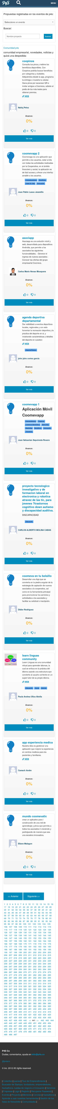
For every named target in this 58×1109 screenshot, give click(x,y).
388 (15, 1006)
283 (39, 975)
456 (10, 1026)
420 (25, 1014)
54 (46, 912)
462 (39, 1026)
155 (49, 938)
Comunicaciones (31, 180)
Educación (29, 521)
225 (49, 958)
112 (35, 926)
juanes (17, 1081)
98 (16, 924)
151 (30, 938)
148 (15, 938)
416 (6, 1014)
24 (31, 907)
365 (49, 997)
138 (15, 935)
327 (10, 989)
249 (20, 966)
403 (39, 1009)
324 (44, 986)
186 (6, 949)
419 (20, 1014)
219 (20, 958)
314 (44, 983)
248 (15, 966)
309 (20, 983)
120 (25, 929)
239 (20, 963)
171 (30, 943)
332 (35, 989)
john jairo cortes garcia (28, 358)
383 (39, 1003)
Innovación (40, 183)
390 (25, 1006)
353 (39, 994)
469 (25, 1028)
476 (10, 1031)
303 (39, 980)
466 (10, 1028)
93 (46, 921)
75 (27, 918)
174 (44, 943)
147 (10, 938)
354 (44, 994)
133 (39, 932)
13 (40, 904)
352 (35, 994)
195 (49, 949)
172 (35, 943)
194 (44, 949)
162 (35, 941)
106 (6, 926)
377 (10, 1003)
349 (20, 994)
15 (48, 904)
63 (31, 915)
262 (35, 969)
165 (49, 941)
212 (35, 955)
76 (31, 918)
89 (31, 921)
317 (10, 986)
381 (30, 1003)
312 (35, 983)
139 (20, 935)
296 (6, 980)
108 (15, 926)
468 (20, 1028)
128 (15, 932)
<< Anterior (13, 896)
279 (20, 975)
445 (6, 1023)
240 (25, 963)
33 (16, 909)
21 (20, 907)
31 (9, 909)
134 (44, 932)
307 (10, 983)
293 (39, 977)
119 (20, 929)
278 (15, 975)
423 (39, 1014)
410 (25, 1011)
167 (10, 943)
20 (16, 907)
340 (25, 992)
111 (30, 926)
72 (16, 918)
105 (49, 924)
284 (44, 975)
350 (25, 994)
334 (44, 989)
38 (35, 909)
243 (39, 963)
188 (15, 949)
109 (20, 926)
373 (39, 1000)
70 (9, 918)
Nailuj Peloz (23, 107)
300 (25, 980)
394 (44, 1006)
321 (30, 986)
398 (15, 1009)
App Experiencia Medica (37, 742)
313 (39, 983)
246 (6, 966)
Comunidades (29, 1101)
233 (39, 960)
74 (24, 918)
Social (37, 688)
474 (49, 1028)
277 (10, 975)
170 (25, 943)
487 (15, 1034)
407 (10, 1011)
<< (30, 1020)
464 (49, 1026)
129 (20, 932)
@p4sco (6, 1061)
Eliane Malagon (25, 843)
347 (10, 994)
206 (6, 955)
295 (49, 977)
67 (46, 915)
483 (44, 1031)
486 (10, 1034)
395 (49, 1006)
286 (6, 977)
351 (30, 994)
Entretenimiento (31, 421)
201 (30, 952)
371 (30, 1000)
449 (25, 1023)
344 (44, 992)
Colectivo (8, 1081)
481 (35, 1031)
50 (31, 912)
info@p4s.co (38, 1054)
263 (39, 969)
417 (10, 1014)
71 (12, 918)
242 (35, 963)
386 (6, 1006)
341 (30, 992)
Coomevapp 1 (30, 404)
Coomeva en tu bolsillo (37, 576)
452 (39, 1023)
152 (35, 938)
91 (39, 921)
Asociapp (28, 238)
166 (6, 943)
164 (44, 941)
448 (20, 1023)
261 (30, 969)
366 (6, 1000)
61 (24, 915)
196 (6, 952)
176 (6, 946)
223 (39, 958)
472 (39, 1028)
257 (10, 969)
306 (6, 983)
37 (31, 909)
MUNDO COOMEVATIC (34, 816)
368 (15, 1000)
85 (16, 921)
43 (5, 912)
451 (35, 1023)
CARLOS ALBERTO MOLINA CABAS (34, 530)
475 (6, 1031)
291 (30, 977)
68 (50, 915)
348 (15, 994)
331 (30, 989)
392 (35, 1006)
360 (25, 997)
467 (15, 1028)
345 (49, 992)
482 (39, 1031)
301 (30, 980)
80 (46, 918)
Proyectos (16, 1094)
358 (15, 997)
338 (15, 992)
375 (49, 1000)
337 (10, 992)
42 (50, 909)
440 (25, 1020)
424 (44, 1014)
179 (20, 946)
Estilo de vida (30, 183)
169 (20, 943)
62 (27, 915)
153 (39, 938)
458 (20, 1026)
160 (25, 941)
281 (30, 975)
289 (20, 977)
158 (15, 941)
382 (35, 1003)
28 (46, 907)
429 (20, 1017)
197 (10, 952)
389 (20, 1006)
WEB (26, 96)
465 (6, 1028)
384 (44, 1003)
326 (6, 989)
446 (10, 1023)
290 (25, 977)
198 (15, 952)
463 (44, 1026)
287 (10, 977)
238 (15, 963)
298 (15, 980)
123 (39, 929)
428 (15, 1017)
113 (39, 926)
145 (49, 935)
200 (25, 952)
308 (15, 983)
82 (5, 921)
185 (49, 946)
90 (35, 921)
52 (39, 912)
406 (6, 1011)
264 (44, 969)
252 (35, 966)
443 (47, 1020)
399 (20, 1009)
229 (20, 960)
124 (44, 929)
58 (12, 915)
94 (50, 921)
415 (49, 1011)
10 (29, 904)
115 (49, 926)
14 (44, 904)
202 (35, 952)
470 (30, 1028)
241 (30, 963)
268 (15, 972)
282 (35, 975)
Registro (25, 1091)
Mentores (27, 1094)
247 (10, 966)
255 (49, 966)
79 (43, 918)
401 (30, 1009)
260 (25, 969)
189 (20, 949)
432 (35, 1017)
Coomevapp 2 (30, 153)
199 (20, 952)
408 (15, 1011)
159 (20, 941)
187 (10, 949)
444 (52, 1020)
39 (39, 909)
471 (35, 1028)
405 (49, 1009)
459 (25, 1026)
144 (44, 935)
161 (30, 941)
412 (35, 1011)
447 (15, 1023)
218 (15, 958)
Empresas (8, 1091)
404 (44, 1009)
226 (6, 960)
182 (35, 946)
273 (39, 972)
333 (39, 989)
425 (49, 1014)
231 (30, 960)
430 (25, 1017)
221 (30, 958)
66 (43, 915)
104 (44, 924)
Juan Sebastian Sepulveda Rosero (34, 440)
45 (12, 912)
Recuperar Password (41, 1091)
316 (6, 986)
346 (6, 994)
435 (49, 1017)
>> (38, 1020)
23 (27, 907)
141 (30, 935)
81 (50, 918)
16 (52, 904)
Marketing (29, 428)
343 (39, 992)
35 (24, 909)
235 (49, 960)
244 (44, 963)
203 (39, 952)
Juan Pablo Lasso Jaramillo (31, 192)
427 (10, 1017)
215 (49, 955)
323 (39, 986)
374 (44, 1000)
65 (39, 915)
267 (10, 972)
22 (24, 907)
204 (44, 952)
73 (20, 918)
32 (12, 909)
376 (6, 1003)
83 (9, 921)
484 (49, 1031)
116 (6, 929)
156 (6, 941)
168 (15, 943)
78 (39, 918)
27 (43, 907)
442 (42, 1020)
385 (49, 1003)
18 (9, 907)
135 (49, 932)
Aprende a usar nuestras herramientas (20, 1098)
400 (25, 1009)
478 (20, 1031)
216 (6, 958)
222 (35, 958)
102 (34, 924)
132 (35, 932)
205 (49, 952)
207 (10, 955)
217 (10, 958)
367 (10, 1000)
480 (30, 1031)
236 (6, 963)
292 (35, 977)
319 (20, 986)
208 (15, 955)
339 (20, 992)
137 (10, 935)
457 (15, 1026)
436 (6, 1020)
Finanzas (41, 421)
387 (10, 1006)
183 (39, 946)
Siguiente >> (34, 896)
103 (39, 924)
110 (25, 926)
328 (15, 989)
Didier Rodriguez (25, 609)
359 (20, 997)
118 (15, 929)
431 (30, 1017)
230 (25, 960)
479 (25, 1031)
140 (25, 935)
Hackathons (49, 1094)
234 (44, 960)
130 (25, 932)
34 (20, 909)
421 (30, 1014)
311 (30, 983)
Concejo (37, 1094)
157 (10, 941)
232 (35, 960)
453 (44, 1023)
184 (44, 946)
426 (6, 1017)
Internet (43, 688)
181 (30, 946)
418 (15, 1014)
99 (20, 924)
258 (15, 969)
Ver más (29, 138)
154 (44, 938)
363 (39, 997)
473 (44, 1028)
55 (50, 912)
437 (10, 1020)
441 (34, 1020)
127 (10, 932)
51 (35, 912)
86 (20, 921)
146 (6, 938)
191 (30, 949)
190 (25, 949)
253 (39, 966)
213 (39, 955)
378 (15, 1003)
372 (35, 1000)
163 (39, 941)
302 (35, 980)
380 (25, 1003)
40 (43, 909)
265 (49, 969)
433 (39, 1017)
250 (25, 966)
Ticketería (29, 431)
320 (25, 986)
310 (25, 983)
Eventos (6, 1094)
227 (10, 960)
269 (20, 972)
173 (39, 943)
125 (49, 929)
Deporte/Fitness (31, 350)
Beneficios (42, 180)
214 (44, 955)
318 (15, 986)
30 (5, 909)
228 (15, 960)
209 (20, 955)
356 (6, 997)
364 (44, 997)
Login (17, 1091)
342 (35, 992)
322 (35, 986)
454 (49, 1023)
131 (30, 932)
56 (5, 915)
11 (33, 904)
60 (20, 915)
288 (15, 977)
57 (9, 915)
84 (12, 921)
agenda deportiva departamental (33, 319)
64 (35, 915)
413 (39, 1011)
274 (44, 972)
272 (35, 972)
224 (44, 958)
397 (10, 1009)
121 (30, 929)
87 (24, 921)
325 (49, 986)
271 (30, 972)
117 (10, 929)
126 (6, 932)
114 (44, 926)
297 (10, 980)
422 (35, 1014)
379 (20, 1003)
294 (44, 977)
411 (30, 1011)
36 (27, 909)
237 (10, 963)
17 (5, 907)
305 (49, 980)
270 (25, 972)
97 (12, 924)
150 (25, 938)
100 (24, 924)
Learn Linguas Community (30, 657)
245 (49, 963)
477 (15, 1031)
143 (39, 935)
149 (20, 938)
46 (16, 912)
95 (5, 924)
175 (49, 943)
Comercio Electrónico (33, 424)
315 (49, 983)
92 (43, 921)
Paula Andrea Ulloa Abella (30, 696)
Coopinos (28, 61)
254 (44, 966)
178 (15, 946)
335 (49, 989)
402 (35, 1009)
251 (30, 966)
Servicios (50, 1087)
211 (30, 955)
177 (10, 946)
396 (6, 1009)
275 (49, 972)
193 (39, 949)
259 (20, 969)
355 (49, 994)
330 (25, 989)
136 (6, 935)
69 (5, 918)
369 (20, 1000)
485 (6, 1034)
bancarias (45, 424)
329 (20, 989)
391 (30, 1006)
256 (6, 969)
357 (10, 997)
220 (25, 958)
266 (6, 972)
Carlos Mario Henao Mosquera (32, 271)
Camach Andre (25, 770)
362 (35, 997)
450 (30, 1023)
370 (25, 1000)
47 (20, 912)
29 (50, 907)
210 (25, 955)
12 (37, 904)
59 (16, 915)
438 (15, 1020)
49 (27, 912)
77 (35, 918)
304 (44, 980)
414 (44, 1011)
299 (20, 980)
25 (35, 907)
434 (44, 1017)
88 (27, 921)
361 (30, 997)
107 (10, 926)
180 (25, 946)
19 (12, 907)
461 (35, 1026)
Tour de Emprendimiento (34, 1081)
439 (20, 1020)
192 (35, 949)
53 (43, 912)
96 (9, 924)
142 (35, 935)
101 (29, 924)
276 (6, 975)
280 (25, 975)
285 (49, 975)
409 (20, 1011)
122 (35, 929)
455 (6, 1026)
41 (46, 909)
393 (39, 1006)
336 (6, 992)
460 (30, 1026)
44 (9, 912)
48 (24, 912)
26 (39, 907)
